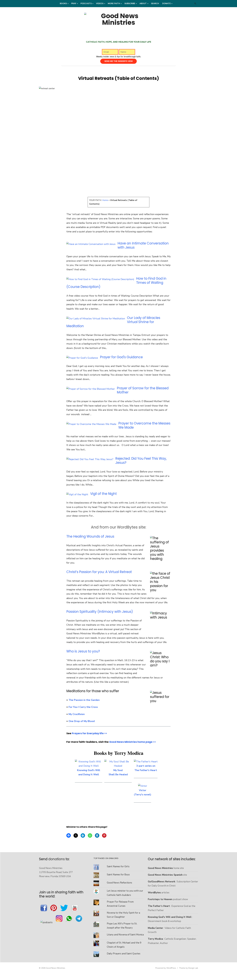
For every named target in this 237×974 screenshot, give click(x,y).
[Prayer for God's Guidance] (82, 357)
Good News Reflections (119, 882)
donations (56, 859)
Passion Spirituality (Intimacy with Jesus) (99, 611)
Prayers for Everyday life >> (89, 733)
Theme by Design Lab (188, 968)
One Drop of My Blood (82, 721)
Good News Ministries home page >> (132, 742)
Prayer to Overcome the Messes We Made (144, 425)
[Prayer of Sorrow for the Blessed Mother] (90, 389)
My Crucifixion (77, 714)
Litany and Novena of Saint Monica (125, 934)
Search (155, 3)
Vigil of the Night (103, 493)
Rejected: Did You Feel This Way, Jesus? (141, 460)
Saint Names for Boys (118, 874)
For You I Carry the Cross (83, 707)
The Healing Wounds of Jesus (90, 536)
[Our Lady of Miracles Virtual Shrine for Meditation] (95, 318)
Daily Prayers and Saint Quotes (123, 953)
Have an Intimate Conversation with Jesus (143, 245)
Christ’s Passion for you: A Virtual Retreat (99, 572)
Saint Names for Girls (118, 866)
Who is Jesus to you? (83, 651)
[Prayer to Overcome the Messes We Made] (91, 424)
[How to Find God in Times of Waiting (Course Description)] (100, 279)
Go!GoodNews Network (161, 881)
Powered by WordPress (165, 968)
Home (105, 200)
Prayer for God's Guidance (121, 357)
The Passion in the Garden (84, 700)
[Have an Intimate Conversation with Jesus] (90, 244)
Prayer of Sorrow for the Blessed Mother (143, 390)
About (143, 3)
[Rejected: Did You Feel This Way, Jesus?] (89, 459)
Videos (99, 3)
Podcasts (86, 3)
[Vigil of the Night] (77, 494)
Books (63, 3)
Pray (73, 3)
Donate (166, 3)
